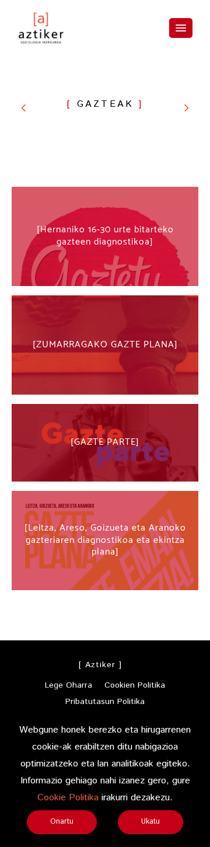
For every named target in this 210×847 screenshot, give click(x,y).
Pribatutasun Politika (105, 701)
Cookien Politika (134, 685)
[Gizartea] (186, 107)
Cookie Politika (68, 797)
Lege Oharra (68, 685)
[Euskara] (23, 107)
